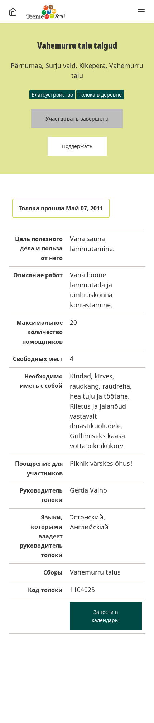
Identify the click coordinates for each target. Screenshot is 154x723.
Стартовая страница (45, 12)
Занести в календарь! (106, 616)
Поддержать (77, 146)
